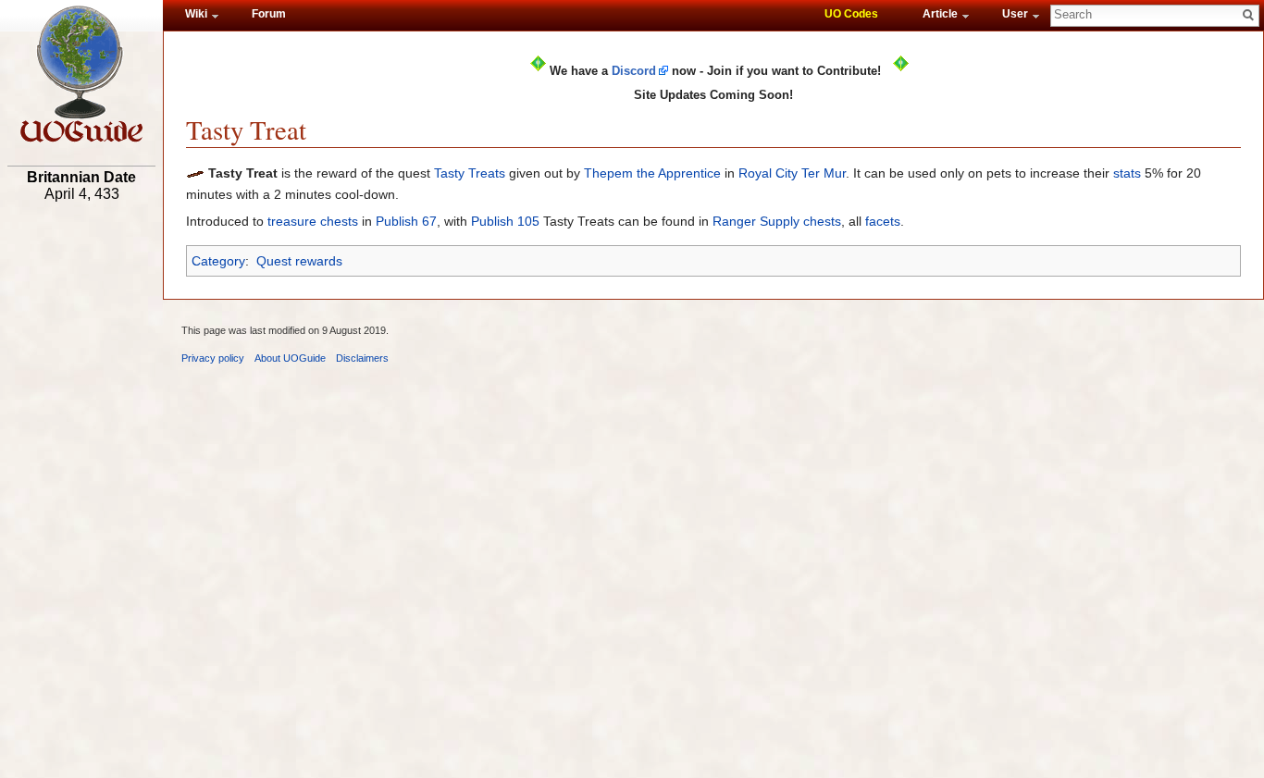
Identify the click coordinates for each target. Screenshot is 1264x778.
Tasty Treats (469, 173)
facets (882, 221)
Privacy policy (212, 358)
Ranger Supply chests (777, 221)
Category (218, 260)
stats (1127, 173)
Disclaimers (362, 358)
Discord (634, 71)
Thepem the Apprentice (652, 173)
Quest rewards (299, 260)
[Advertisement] (81, 496)
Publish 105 (505, 221)
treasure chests (312, 221)
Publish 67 (406, 221)
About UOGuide (290, 358)
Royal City (768, 173)
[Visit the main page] (81, 74)
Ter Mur (823, 173)
